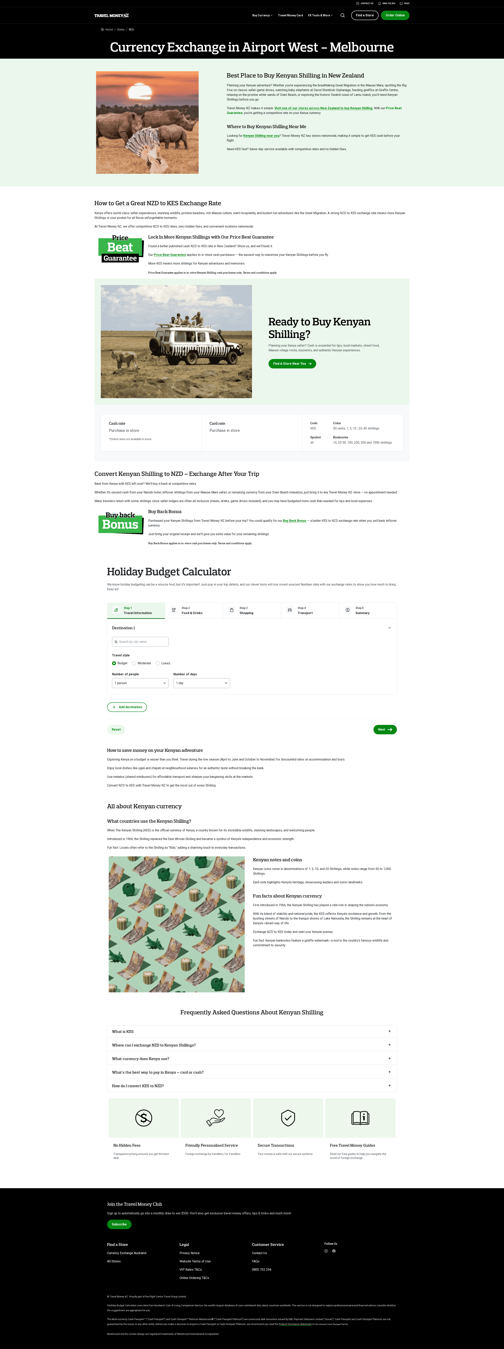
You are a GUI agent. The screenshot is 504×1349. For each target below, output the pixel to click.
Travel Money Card (290, 15)
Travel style (121, 655)
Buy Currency (261, 15)
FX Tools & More (319, 15)
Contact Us (367, 3)
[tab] (136, 611)
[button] (365, 15)
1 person (121, 683)
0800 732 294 (389, 3)
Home (109, 29)
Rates (121, 29)
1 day (179, 683)
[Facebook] (333, 1250)
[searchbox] (142, 641)
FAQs (407, 3)
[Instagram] (326, 1250)
